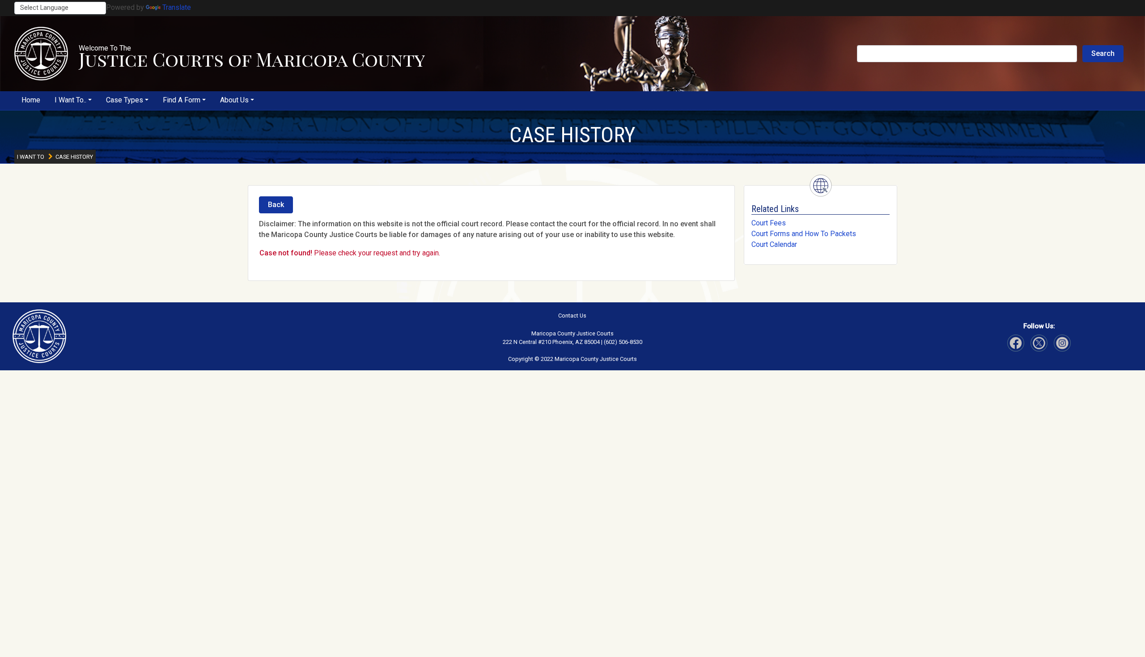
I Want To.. (70, 100)
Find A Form (181, 100)
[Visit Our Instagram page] (1039, 343)
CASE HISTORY (572, 135)
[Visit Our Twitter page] (1062, 343)
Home (30, 100)
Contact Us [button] (572, 315)
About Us (234, 100)
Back (276, 204)
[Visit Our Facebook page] (1015, 343)
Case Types (124, 100)
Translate (176, 7)
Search (1103, 53)
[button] (41, 54)
